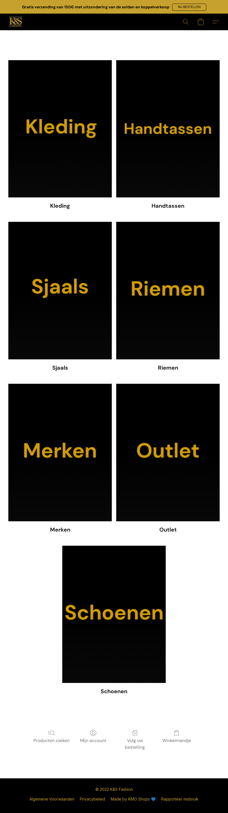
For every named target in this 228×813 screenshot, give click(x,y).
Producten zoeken (51, 740)
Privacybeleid (92, 799)
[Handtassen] (168, 129)
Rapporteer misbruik (180, 799)
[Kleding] (60, 129)
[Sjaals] (60, 290)
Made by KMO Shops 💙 (133, 799)
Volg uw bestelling (135, 744)
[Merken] (60, 452)
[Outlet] (168, 452)
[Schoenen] (114, 614)
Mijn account (93, 740)
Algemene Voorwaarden (51, 799)
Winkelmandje (176, 740)
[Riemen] (168, 290)
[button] (189, 7)
